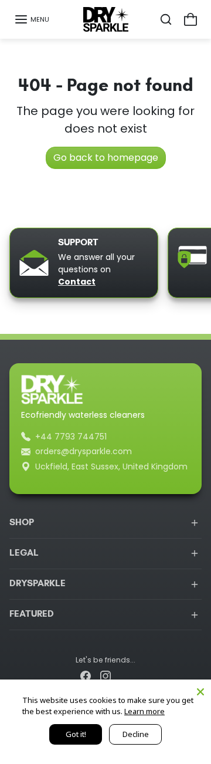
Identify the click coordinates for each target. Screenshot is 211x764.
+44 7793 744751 (71, 436)
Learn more (144, 711)
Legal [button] (24, 553)
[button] (31, 19)
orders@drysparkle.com (83, 451)
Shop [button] (21, 523)
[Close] (200, 690)
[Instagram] (105, 676)
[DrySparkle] (105, 19)
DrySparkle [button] (37, 584)
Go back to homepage (105, 157)
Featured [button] (31, 614)
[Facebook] (86, 676)
